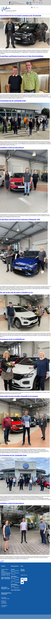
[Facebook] (22, 579)
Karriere (22, 569)
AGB (8, 588)
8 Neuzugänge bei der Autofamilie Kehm (13, 100)
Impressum (3, 588)
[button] (32, 7)
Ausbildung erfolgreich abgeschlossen (12, 147)
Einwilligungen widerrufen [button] (4, 606)
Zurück (2, 560)
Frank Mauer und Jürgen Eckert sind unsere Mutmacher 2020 (20, 219)
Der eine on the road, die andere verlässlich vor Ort (16, 292)
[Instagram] (25, 579)
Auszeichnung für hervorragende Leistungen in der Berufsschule (20, 15)
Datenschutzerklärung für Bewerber (6, 593)
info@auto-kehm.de (5, 574)
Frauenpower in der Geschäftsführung (12, 339)
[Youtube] (22, 582)
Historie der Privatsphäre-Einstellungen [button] (4, 602)
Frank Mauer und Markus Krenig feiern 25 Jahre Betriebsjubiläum (21, 56)
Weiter (2, 561)
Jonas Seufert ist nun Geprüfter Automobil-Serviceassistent (19, 396)
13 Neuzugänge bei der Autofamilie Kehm (13, 455)
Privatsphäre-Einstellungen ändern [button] (5, 598)
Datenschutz (4, 587)
